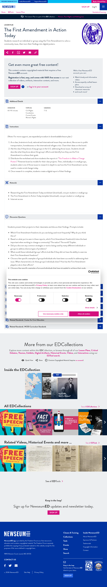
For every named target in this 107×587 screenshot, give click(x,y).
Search (66, 553)
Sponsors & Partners (90, 540)
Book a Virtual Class (99, 1)
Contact (85, 550)
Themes (21, 353)
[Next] (104, 422)
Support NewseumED (40, 1)
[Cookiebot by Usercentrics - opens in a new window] (90, 271)
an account (79, 360)
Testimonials (87, 543)
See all (89, 406)
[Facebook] (5, 565)
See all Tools (53, 481)
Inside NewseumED (91, 532)
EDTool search (53, 355)
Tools (11, 12)
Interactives (83, 353)
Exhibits (30, 353)
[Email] (16, 565)
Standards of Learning (99, 12)
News (65, 549)
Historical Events (58, 353)
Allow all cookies (84, 314)
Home (3, 12)
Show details (90, 307)
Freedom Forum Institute (9, 1)
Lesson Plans (20, 12)
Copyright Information (90, 547)
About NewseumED (89, 536)
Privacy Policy (41, 285)
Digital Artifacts (42, 353)
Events (66, 545)
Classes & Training (70, 532)
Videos (70, 353)
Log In (94, 7)
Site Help (27, 572)
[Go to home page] (10, 7)
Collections (68, 536)
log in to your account (38, 86)
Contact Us (10, 559)
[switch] (42, 300)
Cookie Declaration (73, 288)
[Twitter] (10, 565)
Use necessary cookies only (53, 314)
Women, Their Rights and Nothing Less (71, 16)
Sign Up (86, 7)
